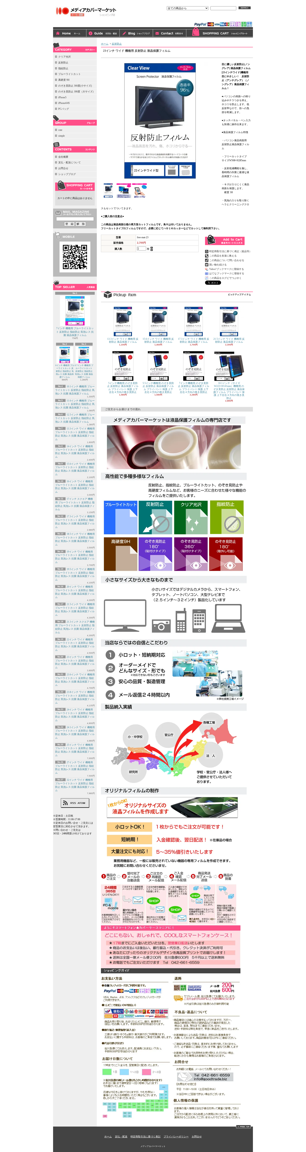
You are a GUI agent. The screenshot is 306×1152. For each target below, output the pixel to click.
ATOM (81, 803)
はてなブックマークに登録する (226, 273)
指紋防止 (63, 68)
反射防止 (63, 62)
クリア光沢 (64, 56)
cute (60, 129)
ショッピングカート (219, 32)
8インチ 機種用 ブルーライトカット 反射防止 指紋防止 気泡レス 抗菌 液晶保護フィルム (64, 371)
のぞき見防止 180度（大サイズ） (76, 91)
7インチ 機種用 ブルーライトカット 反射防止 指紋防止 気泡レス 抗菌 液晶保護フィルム (75, 332)
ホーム (69, 33)
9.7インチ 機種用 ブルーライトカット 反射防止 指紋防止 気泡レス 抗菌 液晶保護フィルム (84, 371)
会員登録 (222, 18)
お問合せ (169, 33)
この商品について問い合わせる (226, 260)
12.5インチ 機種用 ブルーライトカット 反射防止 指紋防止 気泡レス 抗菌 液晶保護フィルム (75, 418)
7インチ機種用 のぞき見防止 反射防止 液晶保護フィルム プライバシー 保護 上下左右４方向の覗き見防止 (193, 388)
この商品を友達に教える (223, 255)
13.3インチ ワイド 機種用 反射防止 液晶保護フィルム (122, 340)
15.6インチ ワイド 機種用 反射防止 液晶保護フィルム (158, 340)
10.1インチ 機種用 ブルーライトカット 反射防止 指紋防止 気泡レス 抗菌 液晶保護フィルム (75, 390)
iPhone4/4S (64, 103)
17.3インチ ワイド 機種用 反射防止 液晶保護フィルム (193, 340)
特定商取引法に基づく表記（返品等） (230, 251)
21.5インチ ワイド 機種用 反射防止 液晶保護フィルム (229, 340)
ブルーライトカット (69, 74)
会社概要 (63, 156)
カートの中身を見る (75, 185)
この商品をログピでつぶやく (225, 278)
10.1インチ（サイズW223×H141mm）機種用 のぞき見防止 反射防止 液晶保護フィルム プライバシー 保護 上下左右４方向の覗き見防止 (229, 391)
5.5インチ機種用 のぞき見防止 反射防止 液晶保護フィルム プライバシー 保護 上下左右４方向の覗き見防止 (158, 388)
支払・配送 (121, 1136)
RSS (73, 803)
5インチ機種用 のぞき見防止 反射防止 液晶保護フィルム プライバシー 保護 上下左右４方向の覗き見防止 (122, 388)
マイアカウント (242, 18)
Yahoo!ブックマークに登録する (226, 269)
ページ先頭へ (243, 1126)
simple (61, 135)
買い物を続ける (218, 264)
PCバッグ (63, 108)
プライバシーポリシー (176, 1136)
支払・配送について (103, 33)
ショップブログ (136, 33)
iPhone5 (62, 97)
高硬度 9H (64, 79)
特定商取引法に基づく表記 (145, 1136)
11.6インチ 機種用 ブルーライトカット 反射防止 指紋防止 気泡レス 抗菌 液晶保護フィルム (75, 404)
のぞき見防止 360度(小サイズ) (75, 85)
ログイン (206, 18)
